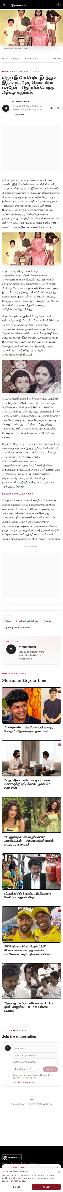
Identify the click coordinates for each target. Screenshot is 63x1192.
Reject (16, 1187)
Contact (33, 1163)
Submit (50, 1069)
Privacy (14, 1163)
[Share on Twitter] (58, 108)
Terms (24, 1163)
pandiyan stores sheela (17, 627)
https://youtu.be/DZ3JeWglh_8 (17, 493)
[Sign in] (58, 4)
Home (5, 59)
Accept (46, 1187)
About (5, 1163)
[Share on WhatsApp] (51, 108)
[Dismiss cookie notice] (58, 1172)
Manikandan (22, 101)
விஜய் (7, 621)
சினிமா (16, 59)
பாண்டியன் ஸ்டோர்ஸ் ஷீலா (27, 621)
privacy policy (18, 1181)
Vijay (47, 621)
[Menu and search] (4, 4)
